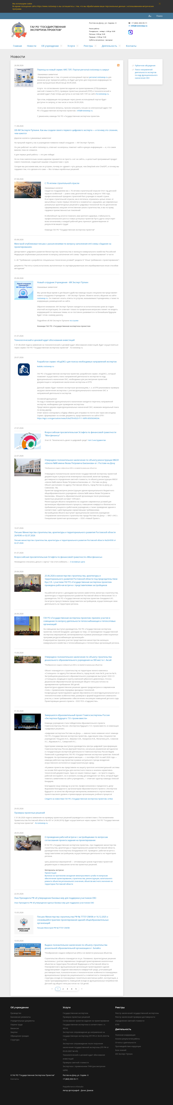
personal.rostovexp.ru (98, 77)
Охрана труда (17, 1024)
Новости (31, 45)
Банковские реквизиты (21, 1017)
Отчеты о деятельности (125, 1042)
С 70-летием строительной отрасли (62, 183)
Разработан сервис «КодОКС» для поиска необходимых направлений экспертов (77, 361)
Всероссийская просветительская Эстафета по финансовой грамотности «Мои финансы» (58, 557)
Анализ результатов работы (127, 1039)
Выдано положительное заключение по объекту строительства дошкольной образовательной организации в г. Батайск (76, 947)
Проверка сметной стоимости (76, 1062)
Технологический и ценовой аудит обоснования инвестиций (44, 340)
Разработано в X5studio (73, 1086)
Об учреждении (50, 45)
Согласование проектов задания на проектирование (86, 1021)
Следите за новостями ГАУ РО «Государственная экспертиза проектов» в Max (79, 799)
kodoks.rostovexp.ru (45, 366)
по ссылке (74, 320)
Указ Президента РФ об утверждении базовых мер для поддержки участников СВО (55, 898)
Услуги (71, 45)
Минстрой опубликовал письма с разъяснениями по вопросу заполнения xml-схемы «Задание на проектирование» (62, 245)
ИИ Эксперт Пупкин (124, 1054)
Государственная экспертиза (75, 1013)
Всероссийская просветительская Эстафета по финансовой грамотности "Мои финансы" (80, 434)
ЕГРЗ (117, 1024)
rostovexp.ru (42, 298)
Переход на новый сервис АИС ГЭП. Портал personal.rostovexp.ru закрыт (73, 69)
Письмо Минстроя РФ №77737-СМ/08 (53, 928)
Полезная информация (125, 1035)
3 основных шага (77, 562)
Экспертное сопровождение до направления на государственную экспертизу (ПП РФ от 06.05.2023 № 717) (86, 1036)
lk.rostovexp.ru (102, 94)
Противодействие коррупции (128, 1046)
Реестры (88, 45)
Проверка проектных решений (29, 812)
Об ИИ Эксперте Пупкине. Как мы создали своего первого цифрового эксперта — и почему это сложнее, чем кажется (66, 132)
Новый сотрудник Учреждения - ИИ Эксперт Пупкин (62, 282)
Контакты (131, 45)
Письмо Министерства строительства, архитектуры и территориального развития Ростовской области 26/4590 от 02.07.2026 (65, 534)
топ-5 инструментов (97, 440)
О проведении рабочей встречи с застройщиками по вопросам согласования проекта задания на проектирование (76, 839)
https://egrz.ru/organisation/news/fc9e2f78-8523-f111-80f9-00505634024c (68, 418)
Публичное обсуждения (145, 65)
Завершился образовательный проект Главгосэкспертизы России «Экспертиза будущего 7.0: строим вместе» (77, 717)
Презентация (50, 873)
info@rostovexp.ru (139, 26)
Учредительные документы (23, 1021)
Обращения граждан (20, 1036)
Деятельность (109, 45)
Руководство (16, 1013)
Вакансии (15, 1028)
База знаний (120, 1050)
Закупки (14, 1032)
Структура (15, 1040)
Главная (17, 45)
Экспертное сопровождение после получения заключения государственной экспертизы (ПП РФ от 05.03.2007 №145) (86, 1047)
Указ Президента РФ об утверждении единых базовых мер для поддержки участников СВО (54, 903)
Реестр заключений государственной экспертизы (137, 1013)
